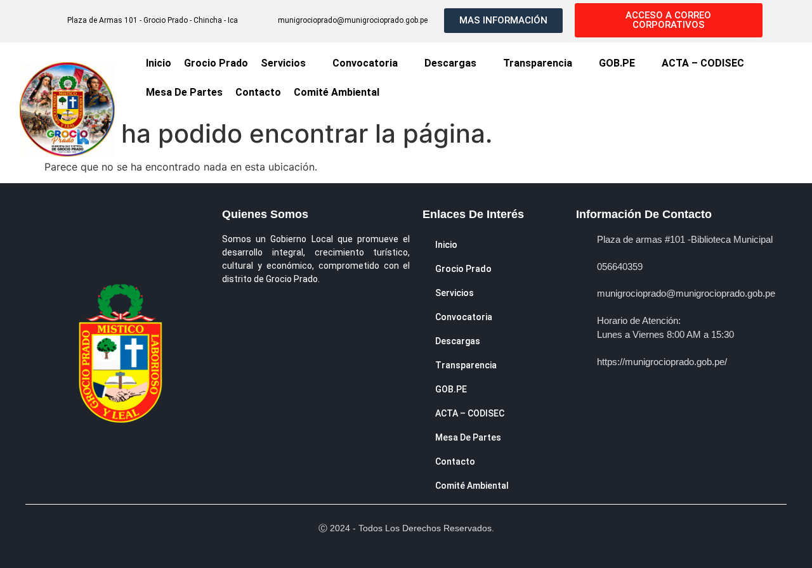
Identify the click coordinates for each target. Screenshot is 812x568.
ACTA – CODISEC (703, 63)
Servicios (283, 63)
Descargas (450, 63)
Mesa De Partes (184, 92)
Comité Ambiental (336, 92)
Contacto (258, 92)
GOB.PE (617, 63)
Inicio (158, 63)
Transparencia (537, 63)
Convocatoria (365, 63)
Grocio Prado (216, 63)
